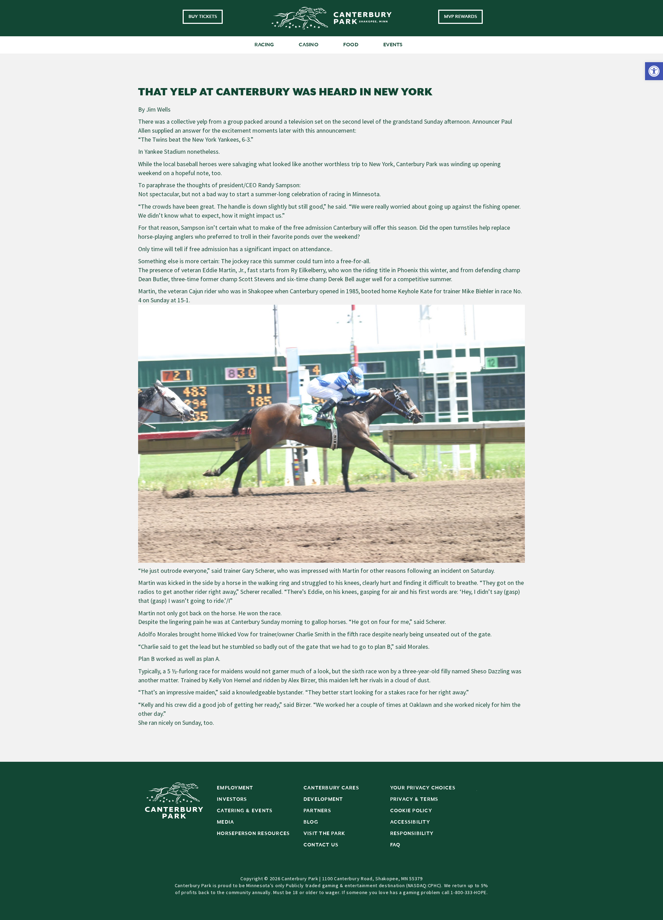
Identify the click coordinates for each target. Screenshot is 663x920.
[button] (654, 71)
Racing (264, 45)
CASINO (308, 45)
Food (350, 45)
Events (393, 45)
